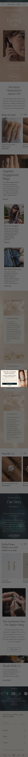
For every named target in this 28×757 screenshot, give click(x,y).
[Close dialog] (26, 370)
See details (9, 385)
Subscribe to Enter (9, 383)
